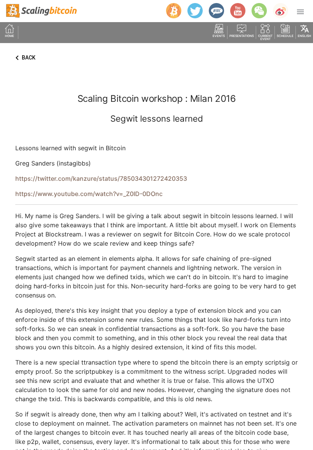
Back (24, 58)
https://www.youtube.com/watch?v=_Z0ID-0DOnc (89, 194)
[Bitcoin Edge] (170, 10)
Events (219, 36)
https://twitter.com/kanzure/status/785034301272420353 (101, 178)
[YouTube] (234, 10)
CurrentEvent (265, 37)
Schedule (285, 36)
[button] (300, 11)
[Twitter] (192, 10)
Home (9, 36)
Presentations (241, 36)
